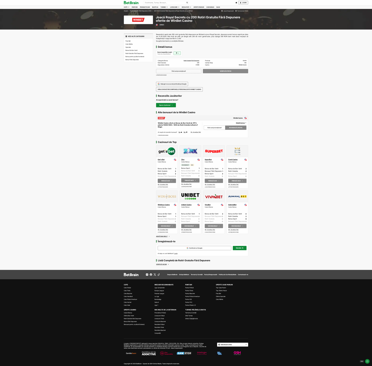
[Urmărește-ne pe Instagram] (147, 274)
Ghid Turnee (189, 315)
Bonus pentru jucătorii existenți (134, 56)
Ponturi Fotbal (189, 287)
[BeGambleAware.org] (131, 353)
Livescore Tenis (159, 318)
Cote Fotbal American (130, 299)
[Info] (367, 361)
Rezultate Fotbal (159, 324)
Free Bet (128, 41)
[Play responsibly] (166, 353)
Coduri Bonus (128, 313)
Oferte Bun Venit (129, 315)
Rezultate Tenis (159, 327)
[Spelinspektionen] (219, 353)
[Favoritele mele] (236, 2)
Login (176, 253)
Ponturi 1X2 (188, 302)
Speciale (128, 47)
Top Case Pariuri (221, 287)
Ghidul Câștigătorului (191, 318)
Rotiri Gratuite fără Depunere (132, 318)
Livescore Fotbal (160, 315)
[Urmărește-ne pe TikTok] (159, 274)
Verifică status (225, 71)
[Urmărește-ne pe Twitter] (155, 274)
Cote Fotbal (127, 287)
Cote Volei (127, 305)
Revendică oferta (235, 127)
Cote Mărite (129, 44)
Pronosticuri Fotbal (160, 313)
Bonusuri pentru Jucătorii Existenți (134, 324)
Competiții (158, 333)
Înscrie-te (239, 248)
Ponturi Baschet (190, 293)
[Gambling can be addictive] (149, 353)
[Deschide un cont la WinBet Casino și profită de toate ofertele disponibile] (196, 132)
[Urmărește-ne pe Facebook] (151, 274)
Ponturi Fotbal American (192, 296)
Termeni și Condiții (190, 313)
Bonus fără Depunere (130, 321)
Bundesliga (158, 299)
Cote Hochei (127, 302)
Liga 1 (156, 305)
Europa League (159, 290)
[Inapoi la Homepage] (131, 2)
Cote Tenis (127, 290)
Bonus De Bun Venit (131, 50)
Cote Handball (128, 296)
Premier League (159, 293)
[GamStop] (184, 353)
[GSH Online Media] (237, 353)
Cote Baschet (128, 293)
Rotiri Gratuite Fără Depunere (134, 53)
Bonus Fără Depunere (132, 59)
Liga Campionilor (160, 287)
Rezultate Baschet (160, 330)
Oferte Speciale (220, 296)
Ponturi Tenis (189, 290)
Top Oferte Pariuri (221, 290)
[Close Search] (187, 2)
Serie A (157, 302)
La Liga (157, 296)
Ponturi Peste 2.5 (190, 305)
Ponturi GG (188, 299)
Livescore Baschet (160, 321)
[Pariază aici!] (163, 185)
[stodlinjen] (202, 353)
